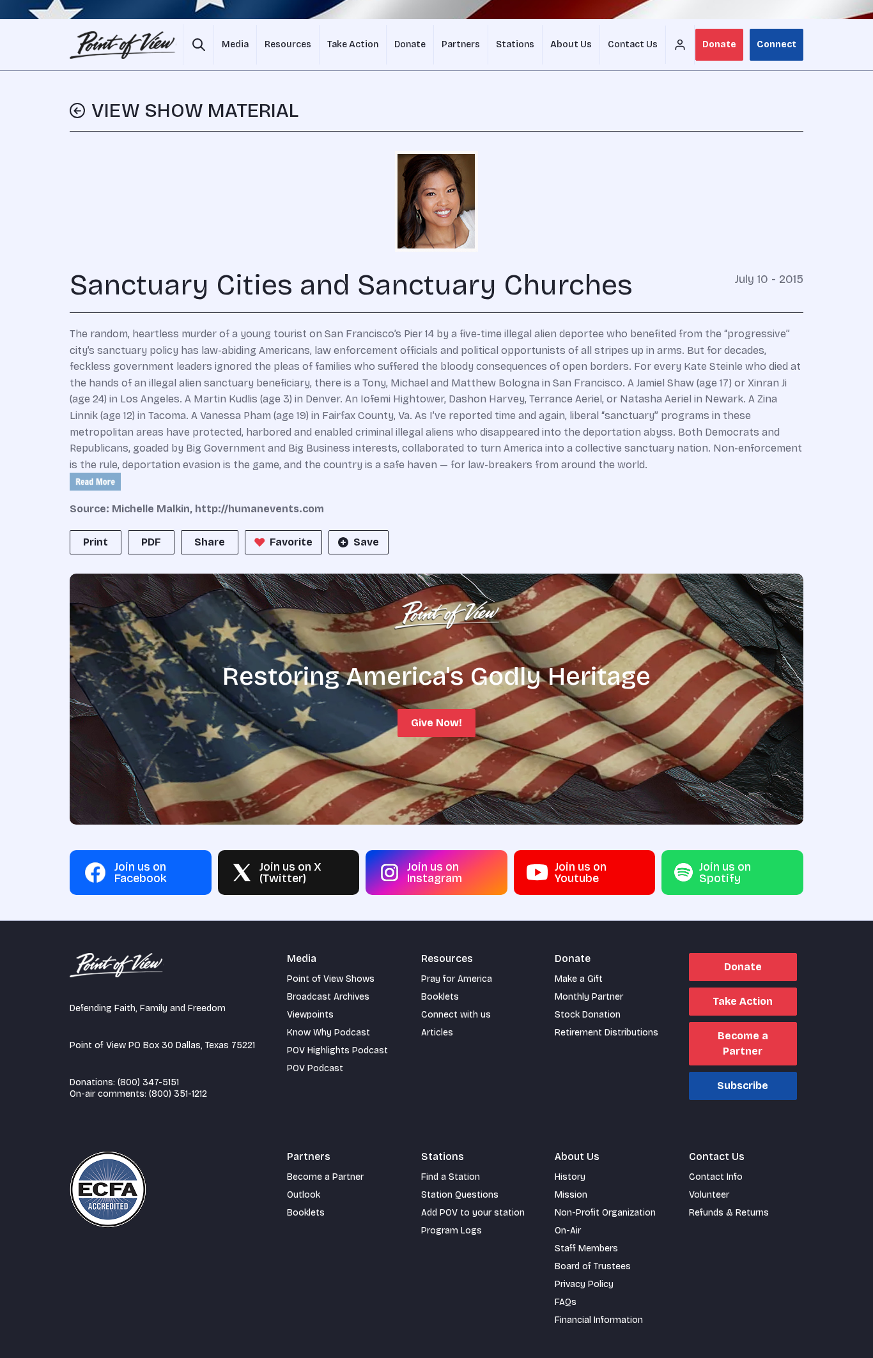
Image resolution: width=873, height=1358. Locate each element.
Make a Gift (579, 978)
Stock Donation (588, 1014)
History (570, 1176)
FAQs (565, 1302)
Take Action (743, 1001)
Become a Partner (743, 1043)
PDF (151, 542)
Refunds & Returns (729, 1212)
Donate (719, 44)
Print (95, 542)
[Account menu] (680, 45)
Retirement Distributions (606, 1032)
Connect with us (456, 1014)
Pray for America (456, 978)
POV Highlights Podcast (337, 1050)
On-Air (568, 1230)
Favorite (291, 542)
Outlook (303, 1194)
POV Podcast (315, 1068)
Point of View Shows (331, 978)
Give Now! (436, 723)
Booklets (440, 996)
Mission (571, 1194)
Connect (776, 44)
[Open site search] (198, 44)
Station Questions (459, 1194)
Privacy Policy (584, 1284)
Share (209, 542)
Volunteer (709, 1194)
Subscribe (742, 1086)
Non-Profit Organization (605, 1212)
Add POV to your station (473, 1212)
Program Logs (451, 1230)
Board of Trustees (593, 1266)
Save (366, 542)
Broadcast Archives (328, 996)
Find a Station (450, 1176)
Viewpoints (310, 1014)
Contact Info (716, 1176)
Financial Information (599, 1320)
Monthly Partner (589, 996)
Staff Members (586, 1248)
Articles (437, 1032)
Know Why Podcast (328, 1032)
